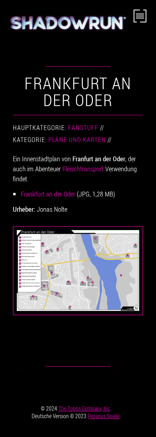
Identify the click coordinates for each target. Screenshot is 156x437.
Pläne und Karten (77, 139)
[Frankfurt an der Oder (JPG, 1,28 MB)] (78, 270)
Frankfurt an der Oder (48, 193)
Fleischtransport (83, 168)
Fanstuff (83, 127)
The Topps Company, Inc (84, 408)
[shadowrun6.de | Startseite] (66, 27)
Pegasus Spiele (104, 416)
